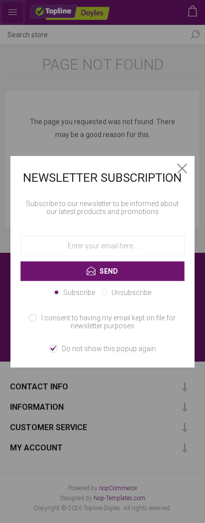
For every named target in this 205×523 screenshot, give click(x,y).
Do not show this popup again (109, 349)
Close (182, 168)
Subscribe (79, 293)
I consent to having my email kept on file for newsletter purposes (108, 322)
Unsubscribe (131, 293)
